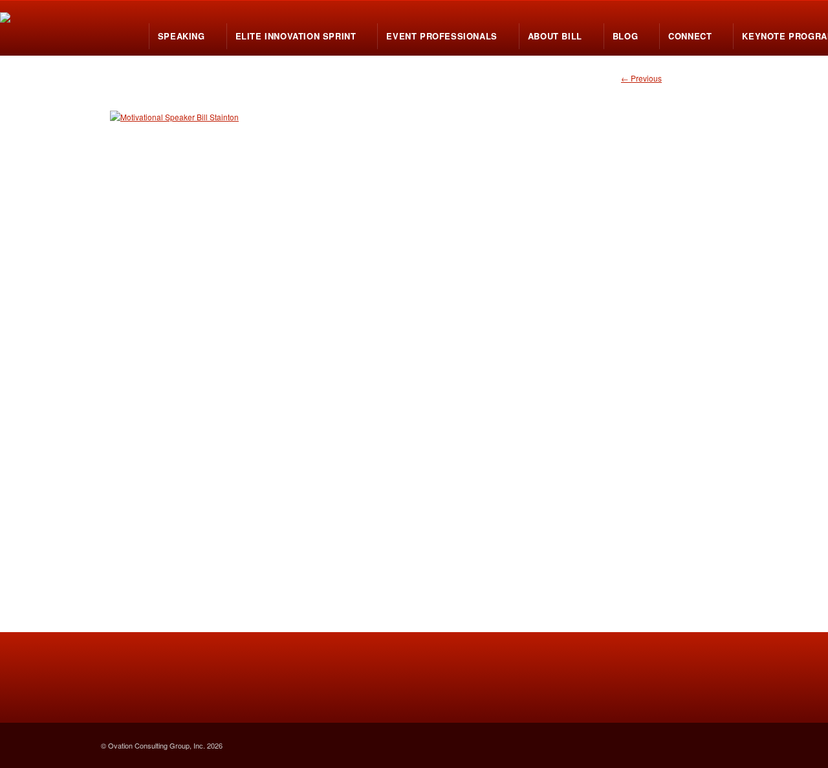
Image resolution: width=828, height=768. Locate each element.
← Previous (641, 77)
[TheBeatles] (414, 339)
